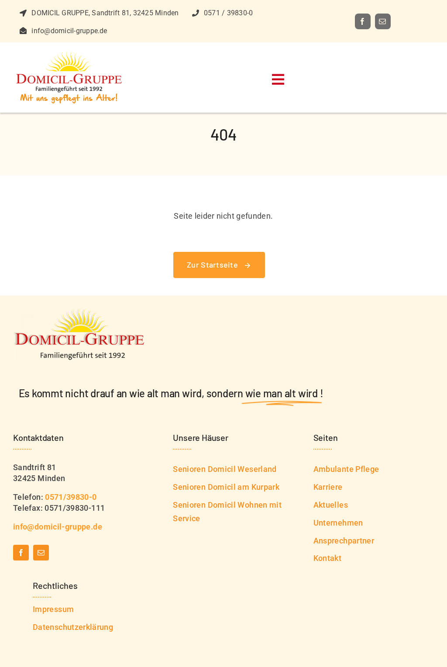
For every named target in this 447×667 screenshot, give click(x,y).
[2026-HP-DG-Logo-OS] (70, 54)
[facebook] (363, 21)
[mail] (383, 21)
